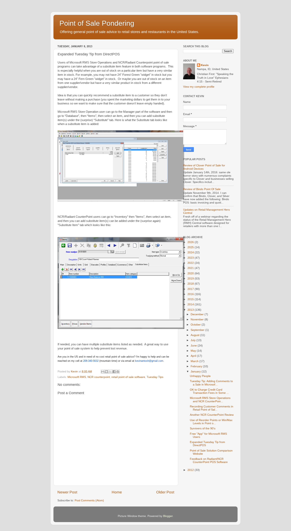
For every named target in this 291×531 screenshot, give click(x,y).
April (194, 355)
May (194, 350)
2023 (191, 257)
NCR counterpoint (98, 377)
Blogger (168, 516)
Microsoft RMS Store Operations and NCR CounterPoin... (210, 400)
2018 (191, 283)
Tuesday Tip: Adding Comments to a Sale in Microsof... (211, 383)
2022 (191, 262)
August (195, 335)
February (197, 366)
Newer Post (67, 492)
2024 (191, 252)
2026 (191, 242)
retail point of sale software (128, 377)
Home (117, 492)
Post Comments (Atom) (89, 500)
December (197, 314)
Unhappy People (200, 376)
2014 (191, 304)
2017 (191, 289)
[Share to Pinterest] (118, 372)
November (197, 319)
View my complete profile (198, 86)
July (193, 340)
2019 (191, 278)
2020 (191, 273)
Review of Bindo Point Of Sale (202, 189)
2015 (191, 299)
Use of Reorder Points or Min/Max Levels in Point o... (211, 422)
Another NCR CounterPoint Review (212, 414)
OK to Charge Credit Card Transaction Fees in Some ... (209, 391)
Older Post (165, 492)
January (196, 371)
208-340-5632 (91, 360)
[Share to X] (110, 372)
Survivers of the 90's (202, 428)
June (194, 345)
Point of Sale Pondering (96, 23)
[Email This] (103, 372)
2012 (191, 470)
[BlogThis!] (106, 372)
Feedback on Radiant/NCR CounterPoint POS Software (209, 460)
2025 (191, 247)
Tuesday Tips (155, 377)
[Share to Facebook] (114, 372)
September (198, 329)
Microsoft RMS (77, 377)
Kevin (205, 65)
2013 (191, 309)
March (195, 361)
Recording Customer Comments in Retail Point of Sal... (211, 408)
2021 (191, 268)
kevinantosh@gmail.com (149, 360)
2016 (191, 294)
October (196, 324)
